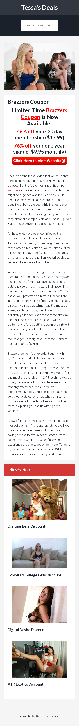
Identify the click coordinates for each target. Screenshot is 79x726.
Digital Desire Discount (27, 629)
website (13, 190)
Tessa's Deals (39, 7)
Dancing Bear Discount (26, 526)
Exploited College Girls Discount (34, 575)
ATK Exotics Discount (26, 684)
